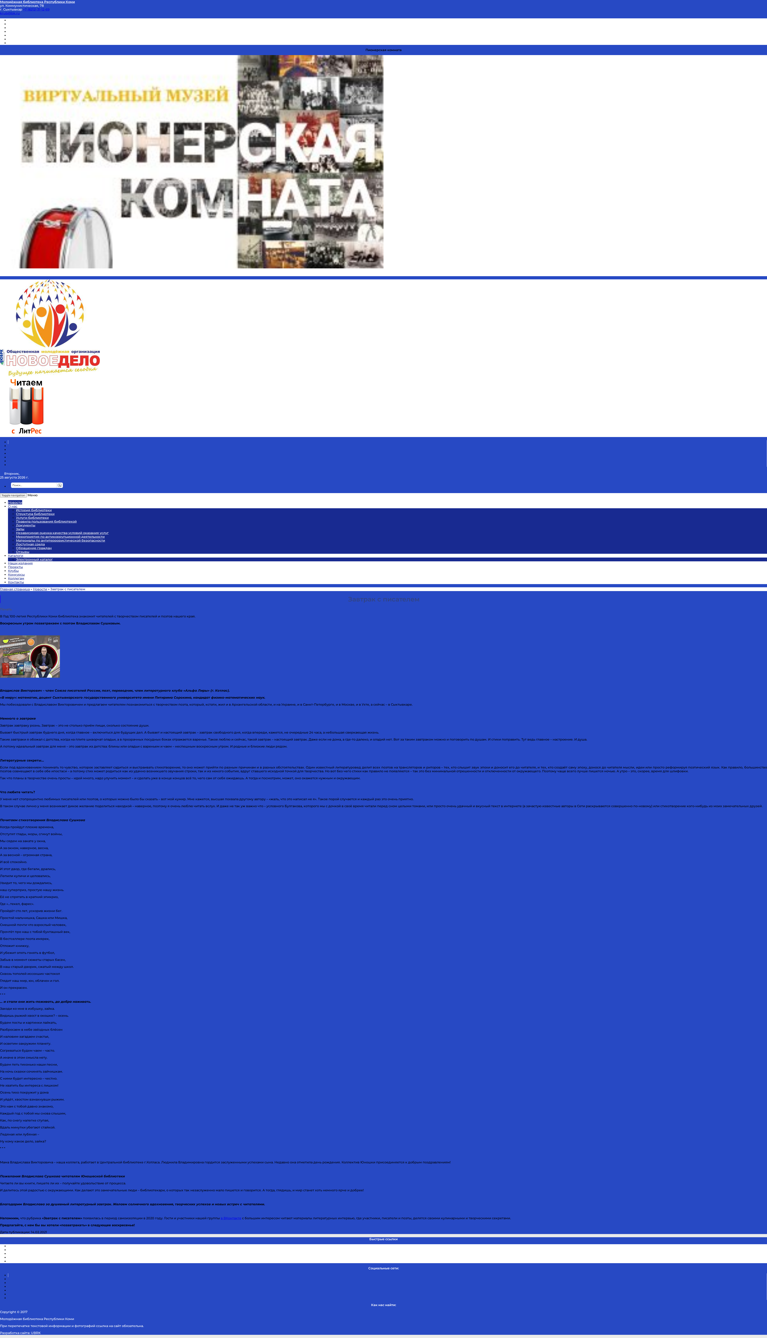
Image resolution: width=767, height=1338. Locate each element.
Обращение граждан (34, 548)
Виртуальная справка (26, 20)
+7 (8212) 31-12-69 (36, 9)
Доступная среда (30, 544)
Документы (25, 525)
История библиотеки (34, 510)
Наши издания (20, 563)
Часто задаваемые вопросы (31, 35)
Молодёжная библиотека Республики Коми (37, 2)
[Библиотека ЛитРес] (26, 435)
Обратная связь (21, 39)
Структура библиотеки (35, 514)
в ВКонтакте (231, 1218)
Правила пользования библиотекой (46, 521)
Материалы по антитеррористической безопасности (60, 540)
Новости (15, 502)
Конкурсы (16, 575)
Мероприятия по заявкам (29, 32)
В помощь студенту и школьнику (35, 24)
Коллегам (16, 578)
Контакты (16, 582)
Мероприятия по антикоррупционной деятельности (60, 537)
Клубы (13, 571)
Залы (20, 529)
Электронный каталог (34, 559)
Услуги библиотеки (32, 518)
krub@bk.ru (10, 13)
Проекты (15, 567)
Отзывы (14, 43)
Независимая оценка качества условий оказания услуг (62, 533)
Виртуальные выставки (27, 28)
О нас (12, 506)
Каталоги (15, 556)
